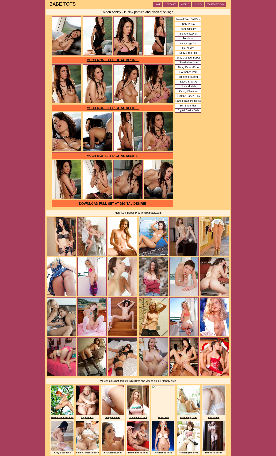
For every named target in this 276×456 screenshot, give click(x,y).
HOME (158, 4)
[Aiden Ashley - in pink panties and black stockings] (67, 55)
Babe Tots (62, 4)
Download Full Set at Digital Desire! (112, 203)
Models (185, 4)
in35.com (198, 4)
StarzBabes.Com (215, 4)
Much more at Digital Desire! (113, 60)
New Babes (170, 4)
